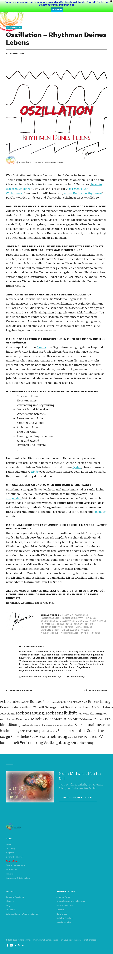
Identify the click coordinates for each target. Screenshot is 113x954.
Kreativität (23, 719)
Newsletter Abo (63, 922)
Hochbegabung (50, 618)
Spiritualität (73, 737)
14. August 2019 (15, 53)
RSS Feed (10, 909)
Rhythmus (48, 624)
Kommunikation (50, 621)
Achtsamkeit (11, 701)
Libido (35, 471)
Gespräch (90, 707)
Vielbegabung (70, 629)
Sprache (83, 736)
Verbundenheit (50, 629)
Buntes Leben (41, 701)
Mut (80, 621)
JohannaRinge (77, 676)
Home (8, 844)
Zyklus (96, 633)
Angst (66, 615)
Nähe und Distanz (96, 621)
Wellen (85, 629)
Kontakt (9, 873)
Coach (55, 702)
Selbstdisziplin (49, 731)
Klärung (90, 618)
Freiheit (37, 707)
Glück (101, 707)
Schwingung (64, 624)
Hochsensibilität (72, 618)
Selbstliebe (20, 736)
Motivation (69, 621)
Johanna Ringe (35, 646)
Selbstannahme (14, 28)
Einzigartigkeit (78, 701)
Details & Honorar (14, 856)
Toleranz (94, 737)
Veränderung (84, 627)
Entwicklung (80, 615)
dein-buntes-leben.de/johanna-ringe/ (42, 676)
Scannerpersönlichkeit (63, 725)
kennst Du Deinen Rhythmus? (82, 193)
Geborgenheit (54, 707)
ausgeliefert (14, 498)
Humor (82, 713)
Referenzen (11, 869)
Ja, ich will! (57, 9)
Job (87, 714)
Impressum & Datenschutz (18, 878)
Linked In (10, 901)
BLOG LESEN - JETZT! (77, 797)
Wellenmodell (50, 633)
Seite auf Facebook (15, 897)
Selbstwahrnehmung (48, 736)
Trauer (41, 347)
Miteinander (42, 719)
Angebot (10, 852)
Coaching (64, 702)
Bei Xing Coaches (64, 918)
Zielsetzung (85, 743)
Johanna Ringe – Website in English (22, 913)
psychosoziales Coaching (33, 725)
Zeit (73, 743)
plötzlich (100, 512)
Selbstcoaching (30, 731)
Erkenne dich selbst (15, 707)
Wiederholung (70, 633)
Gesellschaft (74, 707)
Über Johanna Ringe (15, 865)
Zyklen (77, 467)
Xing (8, 905)
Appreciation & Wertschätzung (70, 901)
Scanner (49, 725)
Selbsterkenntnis (52, 627)
